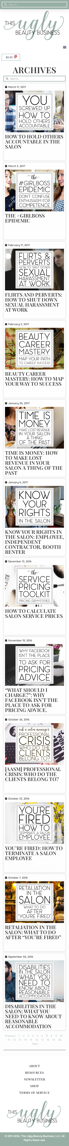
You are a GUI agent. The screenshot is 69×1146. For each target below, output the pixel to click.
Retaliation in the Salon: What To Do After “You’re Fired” (33, 932)
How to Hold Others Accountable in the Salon (34, 141)
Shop (34, 1086)
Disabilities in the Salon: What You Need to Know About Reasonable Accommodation (33, 1016)
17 (42, 1039)
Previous (10, 1035)
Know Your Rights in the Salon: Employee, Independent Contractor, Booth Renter (34, 541)
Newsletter (34, 1079)
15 (31, 1039)
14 (25, 1039)
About (34, 1066)
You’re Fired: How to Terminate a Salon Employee (34, 853)
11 (9, 1039)
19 (53, 1039)
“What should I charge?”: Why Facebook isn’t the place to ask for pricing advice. (31, 700)
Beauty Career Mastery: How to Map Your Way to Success (34, 378)
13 (20, 1039)
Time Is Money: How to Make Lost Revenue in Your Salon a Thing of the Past (34, 462)
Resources (34, 1073)
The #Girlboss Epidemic (25, 218)
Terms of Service (34, 1093)
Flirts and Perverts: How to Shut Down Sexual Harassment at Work (33, 302)
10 (61, 1035)
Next (35, 1043)
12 (14, 1039)
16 (37, 1039)
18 (48, 1039)
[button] (64, 47)
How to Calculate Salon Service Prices (34, 613)
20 (59, 1039)
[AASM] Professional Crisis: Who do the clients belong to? (33, 774)
